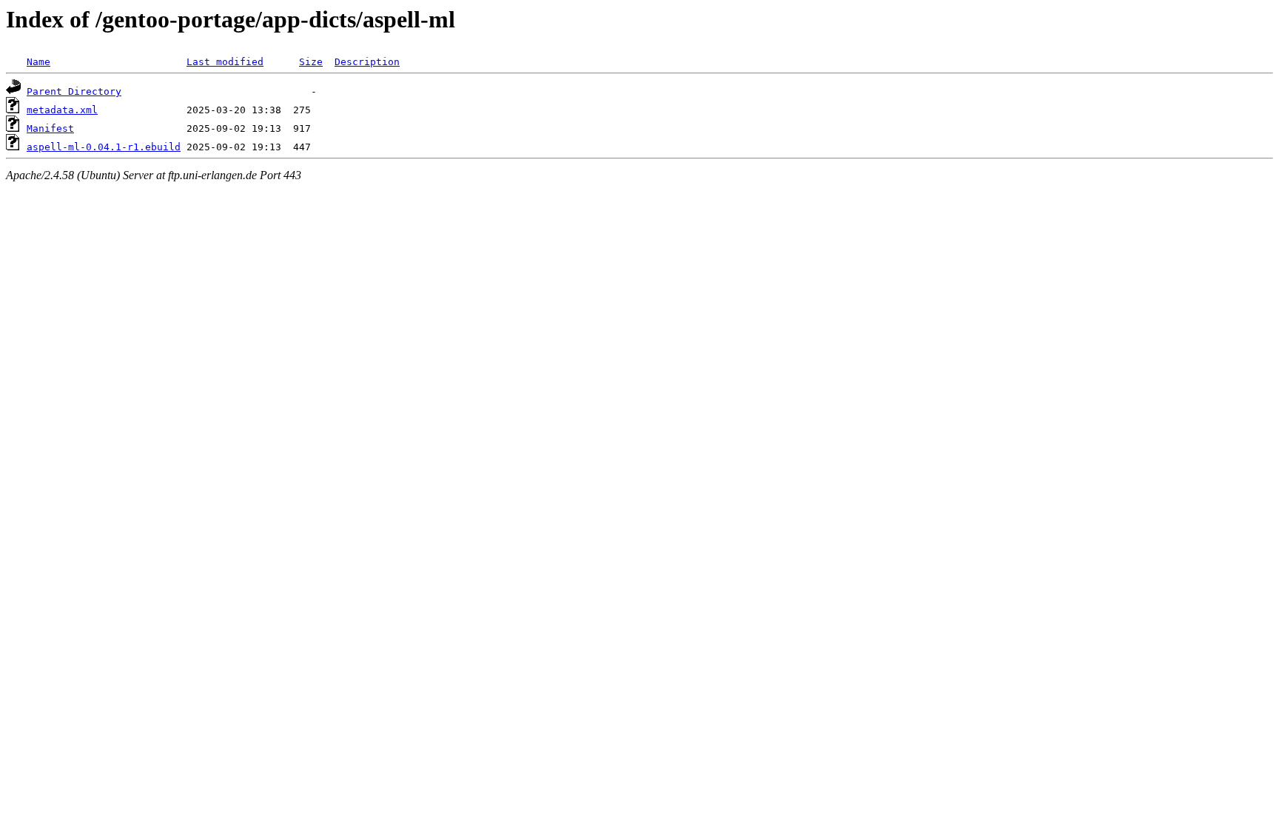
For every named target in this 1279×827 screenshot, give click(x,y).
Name (38, 61)
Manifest (50, 128)
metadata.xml (62, 109)
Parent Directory (74, 91)
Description (367, 61)
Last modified (225, 61)
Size (311, 61)
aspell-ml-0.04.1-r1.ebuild (104, 147)
